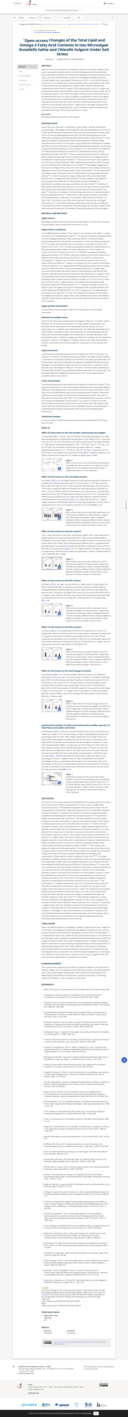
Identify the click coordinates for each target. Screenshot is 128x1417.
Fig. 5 (56, 631)
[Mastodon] (31, 1393)
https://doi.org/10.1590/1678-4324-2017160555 (83, 24)
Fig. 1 (58, 436)
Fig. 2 (56, 480)
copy (104, 24)
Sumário (21, 18)
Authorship (49, 59)
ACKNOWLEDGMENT (25, 76)
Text (20, 71)
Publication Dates (25, 85)
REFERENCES (23, 80)
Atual (40, 18)
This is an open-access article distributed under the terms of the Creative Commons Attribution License (79, 1343)
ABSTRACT (22, 67)
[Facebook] (35, 1393)
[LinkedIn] (33, 1393)
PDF (78, 18)
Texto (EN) (66, 18)
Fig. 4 (56, 584)
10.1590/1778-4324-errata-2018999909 (47, 32)
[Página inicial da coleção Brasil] (19, 1389)
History (21, 89)
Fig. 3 (67, 540)
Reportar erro (126, 504)
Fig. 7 (59, 731)
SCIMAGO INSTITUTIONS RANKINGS (70, 59)
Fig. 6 (59, 674)
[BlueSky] (29, 1393)
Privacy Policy (87, 1413)
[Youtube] (38, 1393)
